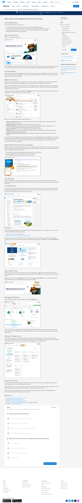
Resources (64, 46)
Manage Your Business (66, 39)
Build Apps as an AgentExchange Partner (15, 234)
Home (13, 6)
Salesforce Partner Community (10, 9)
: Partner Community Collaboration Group (18, 402)
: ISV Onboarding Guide (14, 403)
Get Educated (64, 35)
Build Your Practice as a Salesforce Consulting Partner (18, 235)
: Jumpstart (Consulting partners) (16, 401)
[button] (28, 9)
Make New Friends (65, 30)
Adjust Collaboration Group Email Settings (68, 33)
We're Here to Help (65, 44)
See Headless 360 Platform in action (69, 66)
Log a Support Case (66, 37)
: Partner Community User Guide (16, 398)
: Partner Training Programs (14, 399)
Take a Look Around (66, 26)
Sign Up (76, 6)
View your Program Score (67, 42)
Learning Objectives (66, 24)
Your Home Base (65, 28)
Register (48, 12)
